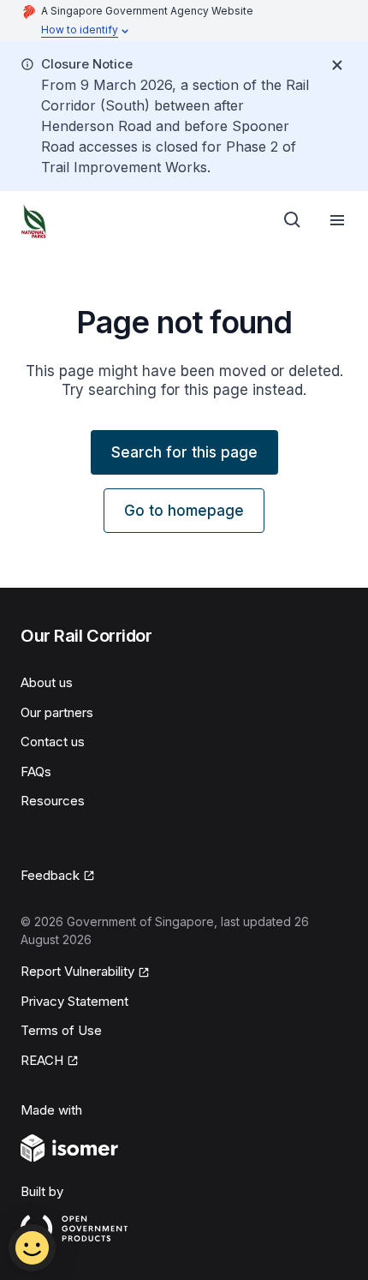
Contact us (53, 741)
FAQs (36, 771)
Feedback (50, 875)
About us (47, 682)
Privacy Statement (74, 1001)
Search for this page (184, 452)
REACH (42, 1060)
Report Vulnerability (77, 971)
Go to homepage (184, 510)
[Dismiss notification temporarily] (337, 65)
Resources (53, 801)
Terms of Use (61, 1030)
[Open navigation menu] (337, 220)
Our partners (57, 712)
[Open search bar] (292, 220)
